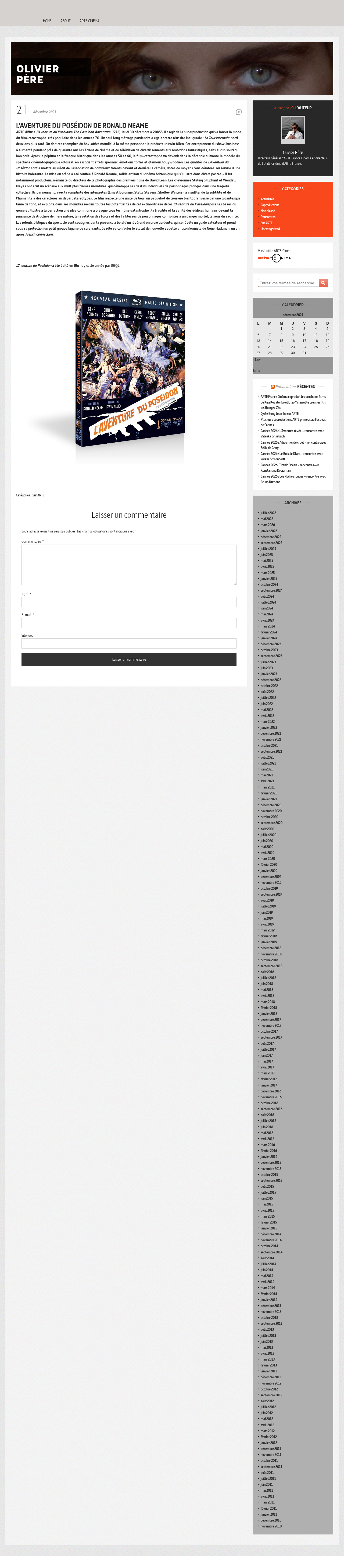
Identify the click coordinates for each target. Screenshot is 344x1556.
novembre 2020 (271, 811)
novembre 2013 (271, 1311)
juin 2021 (267, 769)
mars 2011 (268, 1502)
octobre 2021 (269, 745)
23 (293, 347)
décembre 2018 (271, 948)
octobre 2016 (269, 1103)
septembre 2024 (271, 590)
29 (281, 353)
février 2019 (269, 936)
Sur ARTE (38, 495)
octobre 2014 (269, 1246)
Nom (26, 594)
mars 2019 (268, 930)
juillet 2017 (268, 1049)
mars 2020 (268, 858)
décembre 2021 (271, 733)
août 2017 (267, 1043)
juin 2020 (267, 841)
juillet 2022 (268, 697)
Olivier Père (293, 152)
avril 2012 (267, 1425)
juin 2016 (267, 1127)
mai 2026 (267, 519)
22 (281, 347)
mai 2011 (267, 1490)
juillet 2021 (268, 763)
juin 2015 (267, 1198)
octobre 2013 (269, 1317)
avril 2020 (267, 852)
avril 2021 (267, 781)
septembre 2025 (271, 543)
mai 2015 (267, 1204)
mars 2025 (268, 572)
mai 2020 (267, 846)
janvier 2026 (269, 531)
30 (293, 353)
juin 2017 (267, 1055)
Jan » (256, 370)
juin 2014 (267, 1270)
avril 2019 (267, 924)
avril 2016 (267, 1139)
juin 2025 (267, 554)
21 (270, 347)
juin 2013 (267, 1341)
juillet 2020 (268, 835)
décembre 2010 (271, 1520)
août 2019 (267, 900)
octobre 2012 (269, 1389)
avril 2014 (267, 1282)
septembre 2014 (271, 1252)
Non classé (268, 211)
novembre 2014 (271, 1240)
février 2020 (269, 864)
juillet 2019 (268, 906)
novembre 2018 (271, 954)
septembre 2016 (271, 1109)
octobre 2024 (269, 584)
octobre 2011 (269, 1460)
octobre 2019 (269, 888)
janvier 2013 (269, 1371)
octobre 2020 (269, 817)
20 (258, 347)
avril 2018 (267, 995)
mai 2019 (267, 918)
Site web (28, 635)
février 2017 (269, 1079)
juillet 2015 (268, 1192)
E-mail (28, 614)
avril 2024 (267, 620)
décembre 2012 (271, 1377)
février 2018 (269, 1007)
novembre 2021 (271, 739)
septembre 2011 (271, 1466)
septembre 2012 (271, 1395)
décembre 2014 (271, 1234)
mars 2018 (268, 1002)
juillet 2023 (268, 662)
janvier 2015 (269, 1228)
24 (304, 347)
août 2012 (267, 1401)
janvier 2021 (269, 799)
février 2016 (269, 1150)
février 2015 (269, 1222)
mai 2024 (267, 614)
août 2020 (267, 829)
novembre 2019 (271, 882)
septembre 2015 (271, 1180)
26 (327, 347)
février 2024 (269, 632)
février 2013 (269, 1365)
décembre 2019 (271, 876)
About (65, 20)
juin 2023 (267, 668)
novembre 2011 (271, 1454)
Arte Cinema (89, 20)
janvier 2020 (269, 870)
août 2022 (267, 691)
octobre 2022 (269, 686)
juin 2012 (267, 1413)
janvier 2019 (269, 942)
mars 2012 (268, 1431)
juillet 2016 (268, 1121)
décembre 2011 (271, 1448)
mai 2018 (267, 989)
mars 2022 (268, 721)
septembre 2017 (271, 1037)
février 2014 (269, 1294)
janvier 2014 (269, 1300)
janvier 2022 (269, 727)
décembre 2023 (271, 644)
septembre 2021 (271, 751)
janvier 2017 (269, 1085)
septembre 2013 (271, 1323)
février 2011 (269, 1508)
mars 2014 (268, 1287)
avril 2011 (267, 1496)
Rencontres (268, 217)
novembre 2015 (271, 1168)
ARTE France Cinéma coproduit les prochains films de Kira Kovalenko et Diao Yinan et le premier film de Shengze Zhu (293, 402)
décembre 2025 (271, 537)
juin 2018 (267, 984)
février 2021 (269, 793)
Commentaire (33, 541)
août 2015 (267, 1186)
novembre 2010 (271, 1526)
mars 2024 (268, 626)
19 (327, 341)
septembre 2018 (271, 966)
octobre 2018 (269, 960)
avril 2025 (267, 566)
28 (270, 353)
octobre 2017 (269, 1031)
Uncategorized (270, 229)
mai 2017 (267, 1061)
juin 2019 (267, 912)
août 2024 (267, 596)
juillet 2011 (268, 1478)
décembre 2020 (271, 805)
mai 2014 (267, 1276)
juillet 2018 (268, 978)
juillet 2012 (268, 1407)
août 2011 (267, 1472)
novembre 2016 (271, 1097)
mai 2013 (267, 1347)
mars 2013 (268, 1359)
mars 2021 (268, 787)
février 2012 (269, 1437)
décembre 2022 (271, 680)
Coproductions (270, 205)
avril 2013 (267, 1353)
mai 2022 (267, 709)
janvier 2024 (269, 638)
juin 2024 (267, 608)
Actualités (267, 199)
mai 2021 (267, 775)
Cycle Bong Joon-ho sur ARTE (280, 413)
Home (47, 20)
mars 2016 (268, 1145)
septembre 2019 (271, 894)
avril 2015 (267, 1210)
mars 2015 (268, 1216)
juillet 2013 (268, 1335)
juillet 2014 (268, 1264)
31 (304, 353)
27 (258, 353)
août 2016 (267, 1115)
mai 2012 (267, 1419)
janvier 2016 (269, 1156)
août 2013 (267, 1329)
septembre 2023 (271, 656)
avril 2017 (267, 1067)
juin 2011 (267, 1484)
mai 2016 (267, 1133)
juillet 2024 (268, 602)
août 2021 (267, 757)
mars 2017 (268, 1073)
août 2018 (267, 972)
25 (316, 347)
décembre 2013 (271, 1305)
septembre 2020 (271, 823)
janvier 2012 (269, 1443)
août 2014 (267, 1258)
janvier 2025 (269, 578)
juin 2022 (267, 704)
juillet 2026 (268, 513)
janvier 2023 (269, 674)
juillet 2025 (268, 548)
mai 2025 (267, 560)
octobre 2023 (269, 650)
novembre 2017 (271, 1025)
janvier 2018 (269, 1013)
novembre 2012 (271, 1383)
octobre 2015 (269, 1174)
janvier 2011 (269, 1514)
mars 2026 (268, 525)
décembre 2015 (271, 1162)
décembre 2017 (271, 1019)
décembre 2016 (271, 1091)
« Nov (257, 359)
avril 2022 (267, 715)
